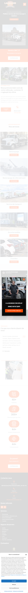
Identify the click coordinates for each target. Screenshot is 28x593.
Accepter (14, 581)
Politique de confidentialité (15, 575)
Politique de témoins (8, 591)
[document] (14, 296)
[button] (26, 554)
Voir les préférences (14, 588)
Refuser (14, 584)
